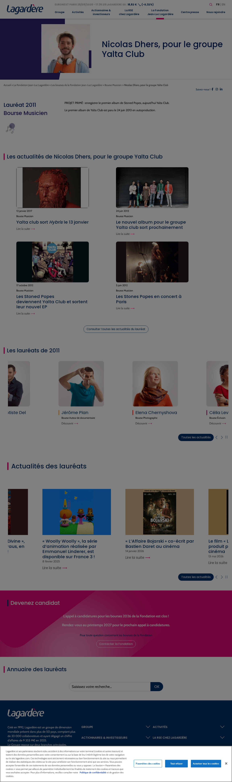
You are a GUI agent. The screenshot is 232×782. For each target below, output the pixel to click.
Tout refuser (176, 763)
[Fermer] (226, 763)
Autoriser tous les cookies (206, 763)
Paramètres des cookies (148, 763)
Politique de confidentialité (93, 772)
